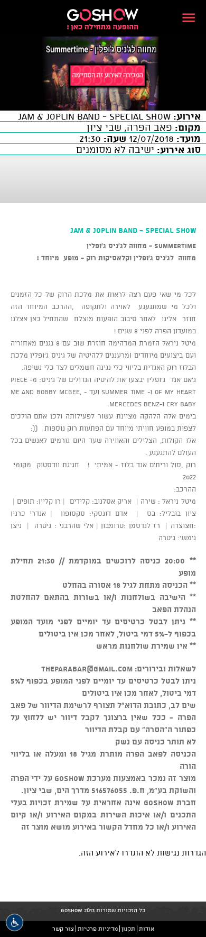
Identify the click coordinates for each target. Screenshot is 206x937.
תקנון (128, 928)
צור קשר (63, 928)
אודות (146, 928)
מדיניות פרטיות (98, 928)
